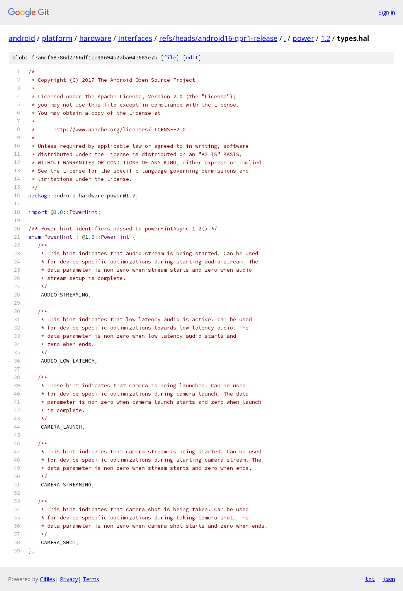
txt (370, 578)
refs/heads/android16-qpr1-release (218, 38)
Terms (91, 579)
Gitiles (47, 579)
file (170, 57)
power (303, 38)
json (389, 578)
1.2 (325, 38)
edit (192, 57)
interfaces (135, 38)
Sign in (387, 12)
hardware (95, 38)
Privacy (69, 579)
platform (57, 38)
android (22, 38)
